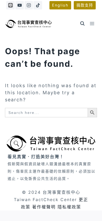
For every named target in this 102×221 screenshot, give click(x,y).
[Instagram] (29, 5)
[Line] (10, 5)
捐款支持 (84, 5)
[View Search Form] (82, 23)
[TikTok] (37, 5)
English (60, 5)
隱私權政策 (69, 206)
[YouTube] (19, 5)
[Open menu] (92, 23)
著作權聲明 (44, 206)
